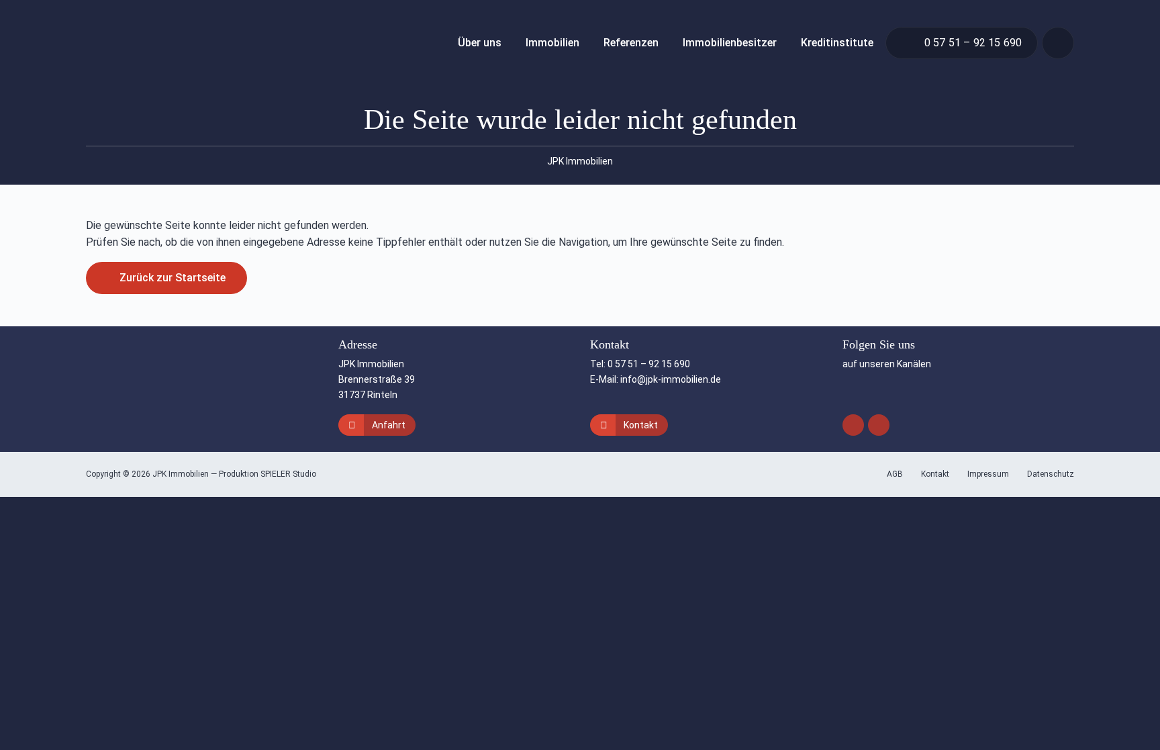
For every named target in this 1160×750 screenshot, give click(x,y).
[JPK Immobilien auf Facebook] (878, 425)
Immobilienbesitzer (730, 42)
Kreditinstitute (837, 42)
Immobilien (552, 42)
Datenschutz (1050, 474)
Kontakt (641, 425)
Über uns (479, 42)
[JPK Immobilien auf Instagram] (853, 425)
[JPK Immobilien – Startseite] (156, 43)
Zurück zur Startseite (172, 277)
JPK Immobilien (580, 161)
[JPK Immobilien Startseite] (144, 386)
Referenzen (631, 42)
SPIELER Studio (288, 474)
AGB (896, 474)
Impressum (989, 474)
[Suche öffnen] (1058, 43)
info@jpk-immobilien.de (670, 379)
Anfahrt (388, 425)
